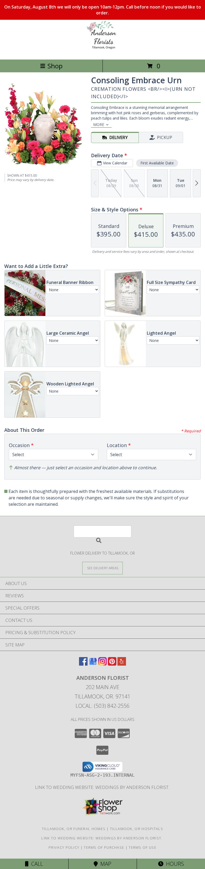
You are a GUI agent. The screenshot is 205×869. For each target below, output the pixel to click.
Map (104, 863)
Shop (55, 65)
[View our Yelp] (121, 664)
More (98, 124)
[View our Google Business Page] (93, 664)
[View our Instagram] (102, 664)
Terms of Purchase (104, 847)
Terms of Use (142, 847)
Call (36, 863)
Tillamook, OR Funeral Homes (73, 828)
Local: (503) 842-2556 (102, 705)
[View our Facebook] (83, 664)
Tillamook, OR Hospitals (136, 828)
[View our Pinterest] (112, 664)
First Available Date (157, 162)
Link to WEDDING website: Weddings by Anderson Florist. (102, 787)
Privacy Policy (64, 847)
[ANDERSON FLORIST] (102, 51)
